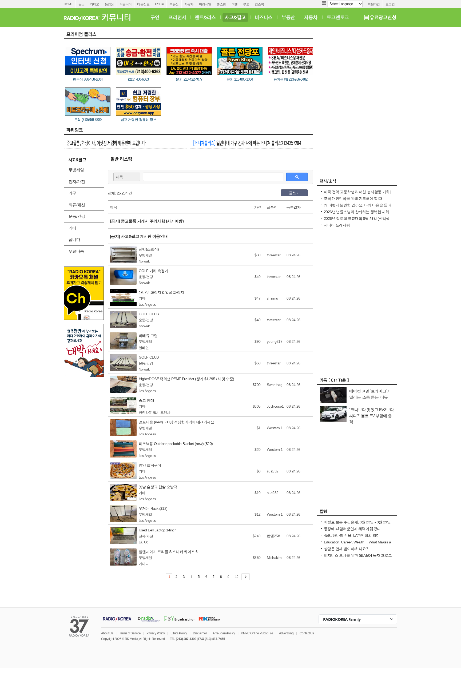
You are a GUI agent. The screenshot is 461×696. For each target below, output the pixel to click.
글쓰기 (294, 193)
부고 (246, 4)
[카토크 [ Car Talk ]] (357, 381)
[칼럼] (357, 512)
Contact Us (307, 633)
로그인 (390, 4)
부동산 (173, 4)
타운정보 (143, 4)
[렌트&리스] (205, 17)
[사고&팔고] (235, 17)
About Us (107, 633)
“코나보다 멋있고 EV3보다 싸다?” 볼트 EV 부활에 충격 (371, 415)
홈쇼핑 (221, 4)
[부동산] (288, 17)
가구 (72, 193)
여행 (235, 4)
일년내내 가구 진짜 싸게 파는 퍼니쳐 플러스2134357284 (247, 143)
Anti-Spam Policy (224, 633)
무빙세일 (76, 170)
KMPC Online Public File (257, 633)
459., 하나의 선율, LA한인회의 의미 (352, 535)
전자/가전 (77, 181)
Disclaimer (200, 633)
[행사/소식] (357, 182)
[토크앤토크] (337, 17)
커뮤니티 (126, 4)
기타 (72, 228)
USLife (159, 4)
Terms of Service (130, 633)
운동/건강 (77, 216)
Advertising (286, 633)
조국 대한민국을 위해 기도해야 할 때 (353, 198)
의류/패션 (77, 204)
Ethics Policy (178, 633)
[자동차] (311, 17)
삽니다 (74, 239)
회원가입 (374, 4)
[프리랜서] (177, 17)
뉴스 (81, 4)
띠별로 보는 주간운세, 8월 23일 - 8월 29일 (357, 522)
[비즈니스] (263, 17)
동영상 (109, 4)
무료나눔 (76, 251)
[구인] (155, 17)
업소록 (259, 4)
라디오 (94, 4)
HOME (68, 4)
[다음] (245, 576)
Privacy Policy (155, 633)
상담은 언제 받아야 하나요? (346, 549)
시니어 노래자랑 (337, 225)
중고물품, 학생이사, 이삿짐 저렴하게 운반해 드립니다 (106, 143)
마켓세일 (205, 4)
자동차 (188, 4)
